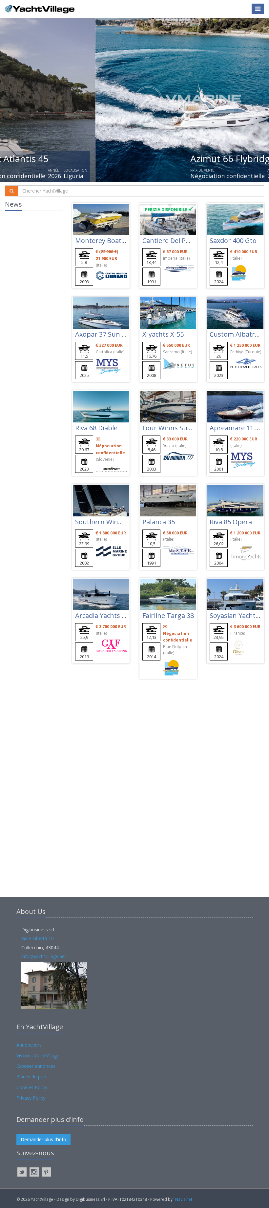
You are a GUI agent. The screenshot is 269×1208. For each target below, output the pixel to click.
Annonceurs (29, 1045)
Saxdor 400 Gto (233, 240)
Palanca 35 (158, 521)
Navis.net (183, 1199)
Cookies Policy (31, 1087)
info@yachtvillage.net (43, 956)
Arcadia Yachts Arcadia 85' (115, 615)
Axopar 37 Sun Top (104, 334)
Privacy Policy (30, 1098)
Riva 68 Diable (96, 427)
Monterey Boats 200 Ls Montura (125, 240)
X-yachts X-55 (163, 334)
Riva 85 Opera (231, 521)
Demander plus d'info (43, 1139)
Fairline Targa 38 (168, 615)
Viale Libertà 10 (37, 938)
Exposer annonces (35, 1066)
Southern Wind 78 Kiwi (110, 521)
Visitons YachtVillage (37, 1055)
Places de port (31, 1076)
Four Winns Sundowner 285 (185, 427)
